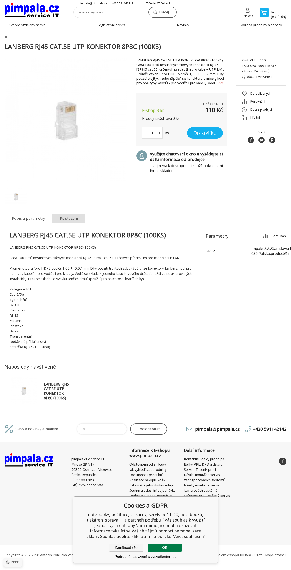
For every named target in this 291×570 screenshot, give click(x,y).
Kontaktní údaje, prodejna (204, 459)
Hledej (164, 12)
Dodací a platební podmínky (150, 495)
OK (165, 548)
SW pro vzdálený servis (27, 25)
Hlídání (255, 117)
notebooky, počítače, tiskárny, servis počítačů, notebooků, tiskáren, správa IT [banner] (32, 10)
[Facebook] (282, 461)
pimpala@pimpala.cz (93, 3)
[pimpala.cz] (6, 36)
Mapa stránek (275, 554)
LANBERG (264, 76)
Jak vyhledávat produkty (148, 469)
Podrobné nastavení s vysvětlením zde (146, 557)
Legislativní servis (111, 25)
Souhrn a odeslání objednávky (152, 490)
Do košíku (205, 133)
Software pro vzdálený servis (207, 495)
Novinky (183, 25)
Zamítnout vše (126, 548)
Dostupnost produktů (146, 474)
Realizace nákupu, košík (147, 480)
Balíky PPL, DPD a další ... (203, 464)
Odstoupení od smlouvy (148, 464)
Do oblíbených (260, 93)
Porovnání (257, 101)
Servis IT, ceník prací (200, 469)
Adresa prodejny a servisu (261, 25)
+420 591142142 (122, 3)
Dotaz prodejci (261, 109)
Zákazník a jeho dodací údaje (151, 485)
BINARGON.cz (251, 554)
